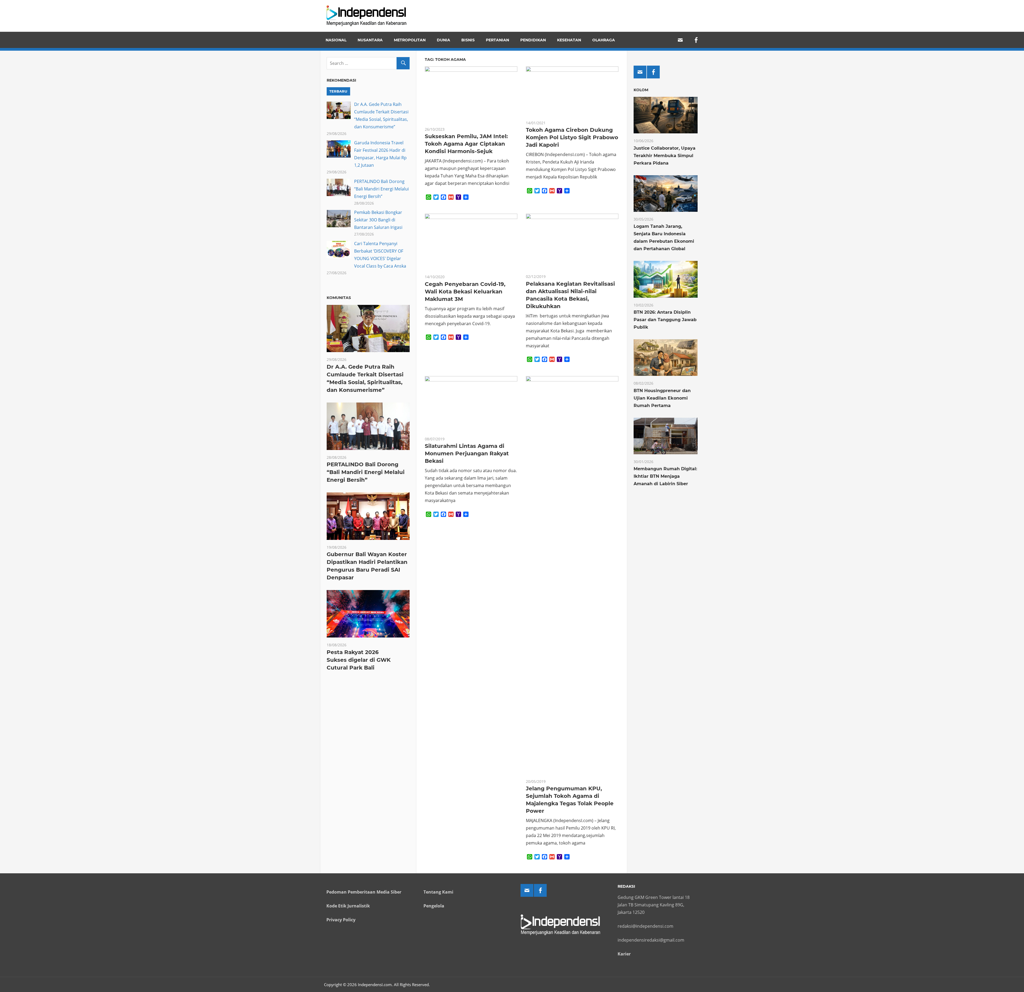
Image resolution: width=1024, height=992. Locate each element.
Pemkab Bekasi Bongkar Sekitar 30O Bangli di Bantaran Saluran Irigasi (378, 219)
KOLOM (641, 89)
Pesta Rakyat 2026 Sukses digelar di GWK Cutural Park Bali (359, 660)
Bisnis (468, 40)
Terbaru (338, 91)
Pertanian (497, 40)
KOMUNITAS (339, 297)
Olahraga (603, 40)
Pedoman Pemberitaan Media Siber (363, 892)
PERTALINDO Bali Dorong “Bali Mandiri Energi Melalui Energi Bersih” (381, 188)
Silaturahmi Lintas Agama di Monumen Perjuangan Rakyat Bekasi (467, 453)
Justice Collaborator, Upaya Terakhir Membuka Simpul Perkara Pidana (664, 156)
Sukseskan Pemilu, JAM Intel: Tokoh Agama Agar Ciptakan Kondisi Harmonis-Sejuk (466, 143)
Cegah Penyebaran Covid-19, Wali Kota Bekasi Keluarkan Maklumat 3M (465, 291)
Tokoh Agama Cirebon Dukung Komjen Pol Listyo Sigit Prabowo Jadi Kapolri (572, 137)
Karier (624, 954)
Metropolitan (410, 40)
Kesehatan (569, 40)
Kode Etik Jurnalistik (348, 906)
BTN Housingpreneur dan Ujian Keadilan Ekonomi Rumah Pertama (662, 398)
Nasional (336, 40)
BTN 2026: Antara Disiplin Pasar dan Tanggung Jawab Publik (665, 320)
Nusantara (370, 40)
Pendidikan (533, 40)
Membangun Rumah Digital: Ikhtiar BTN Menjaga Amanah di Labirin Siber (665, 476)
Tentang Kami (438, 892)
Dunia (443, 40)
